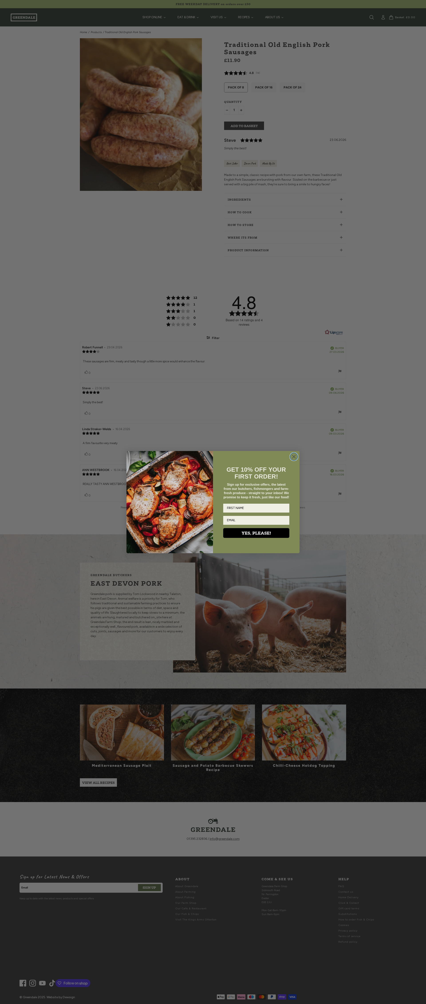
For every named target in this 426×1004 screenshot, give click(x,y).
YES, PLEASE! (256, 533)
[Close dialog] (294, 457)
